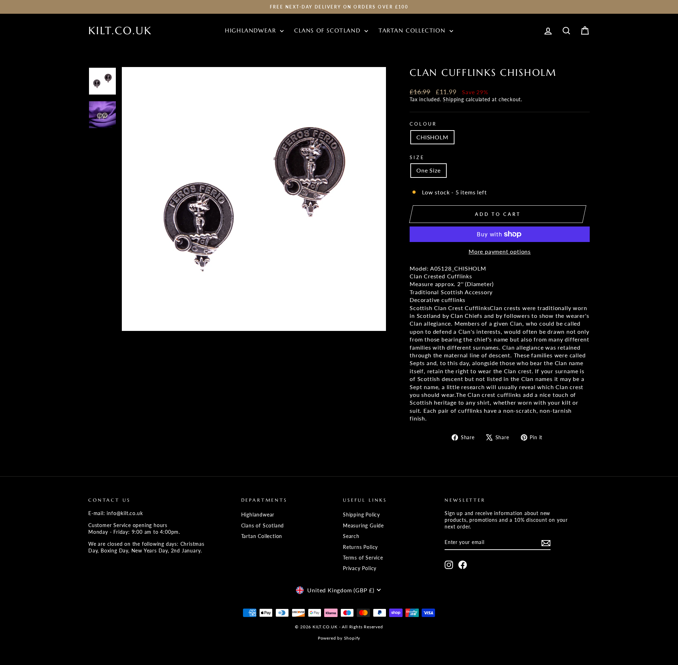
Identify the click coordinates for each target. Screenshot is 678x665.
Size (417, 157)
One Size (428, 170)
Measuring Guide (363, 525)
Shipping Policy (361, 515)
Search (351, 536)
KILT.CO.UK (120, 30)
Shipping (453, 99)
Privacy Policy (359, 568)
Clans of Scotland (328, 30)
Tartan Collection (413, 30)
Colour (423, 124)
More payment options (500, 251)
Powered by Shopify (339, 638)
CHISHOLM (432, 137)
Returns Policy (360, 547)
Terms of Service (363, 558)
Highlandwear (251, 30)
